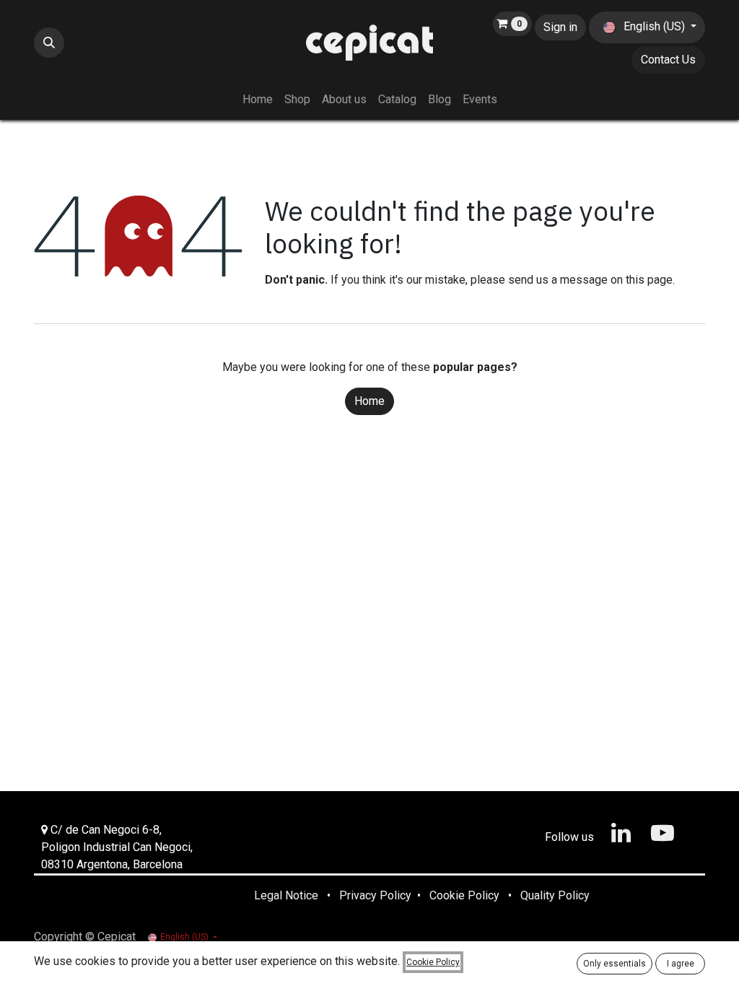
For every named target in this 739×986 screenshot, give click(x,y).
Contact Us (668, 59)
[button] (49, 42)
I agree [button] (680, 964)
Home (369, 401)
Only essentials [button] (614, 964)
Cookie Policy (433, 962)
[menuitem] (258, 99)
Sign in (560, 27)
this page (649, 280)
